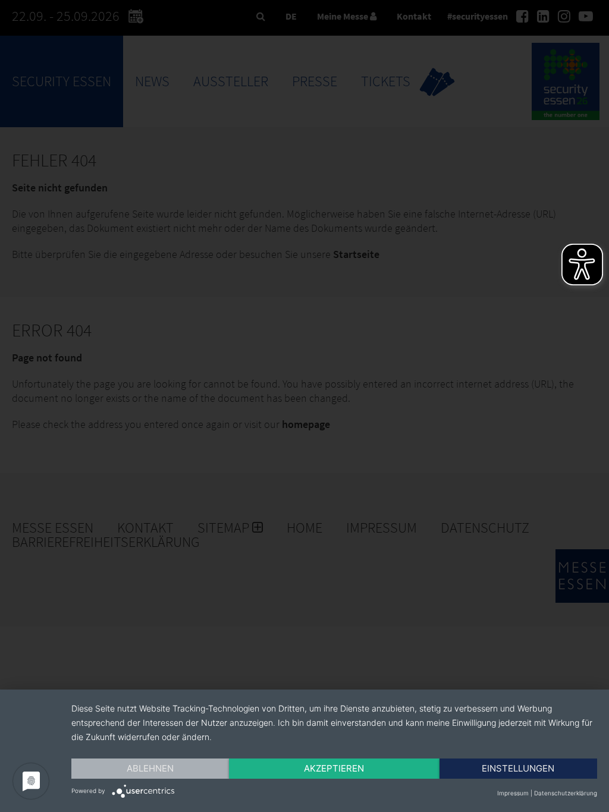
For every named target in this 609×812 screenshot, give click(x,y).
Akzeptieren (334, 768)
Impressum (513, 793)
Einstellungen (518, 768)
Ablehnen (150, 768)
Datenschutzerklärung (565, 793)
